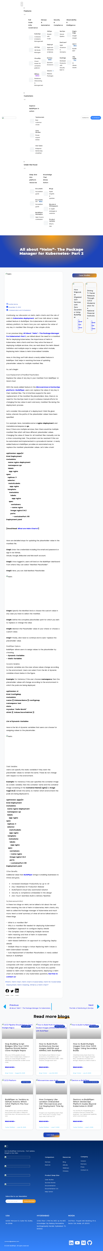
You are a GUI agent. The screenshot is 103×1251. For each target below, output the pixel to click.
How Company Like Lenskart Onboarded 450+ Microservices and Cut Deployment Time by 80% (51, 1103)
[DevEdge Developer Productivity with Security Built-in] (56, 64)
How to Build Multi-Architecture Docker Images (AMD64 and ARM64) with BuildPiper (50, 1047)
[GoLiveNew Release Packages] (44, 73)
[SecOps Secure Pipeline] (56, 34)
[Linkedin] (71, 1242)
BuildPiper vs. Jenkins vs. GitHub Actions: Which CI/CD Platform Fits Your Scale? (17, 1102)
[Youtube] (77, 1242)
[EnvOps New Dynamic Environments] (44, 61)
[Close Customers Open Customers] (24, 99)
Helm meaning (23, 985)
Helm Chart (16, 982)
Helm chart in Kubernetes (32, 982)
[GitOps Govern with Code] (44, 35)
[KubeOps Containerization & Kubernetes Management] (31, 37)
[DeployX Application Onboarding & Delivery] (44, 48)
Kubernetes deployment (23, 318)
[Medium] (83, 1242)
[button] (7, 993)
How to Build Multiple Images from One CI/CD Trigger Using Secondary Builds (85, 1047)
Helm (8, 982)
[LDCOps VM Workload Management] (31, 50)
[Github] (89, 1242)
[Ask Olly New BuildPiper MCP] (69, 47)
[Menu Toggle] (22, 4)
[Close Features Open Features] (24, 14)
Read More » (10, 1067)
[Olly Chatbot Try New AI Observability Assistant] (69, 62)
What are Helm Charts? (28, 528)
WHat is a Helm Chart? (39, 985)
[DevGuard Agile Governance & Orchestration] (56, 47)
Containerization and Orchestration (19, 310)
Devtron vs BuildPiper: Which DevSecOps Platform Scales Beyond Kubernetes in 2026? (84, 1102)
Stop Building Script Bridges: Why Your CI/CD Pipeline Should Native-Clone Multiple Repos (17, 1047)
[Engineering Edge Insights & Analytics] (69, 34)
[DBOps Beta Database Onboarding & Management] (31, 80)
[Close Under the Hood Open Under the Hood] (24, 168)
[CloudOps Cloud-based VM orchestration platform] (31, 63)
